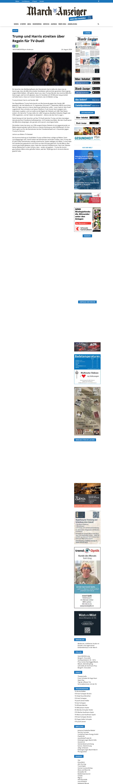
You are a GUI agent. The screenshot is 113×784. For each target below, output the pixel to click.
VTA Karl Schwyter (81, 698)
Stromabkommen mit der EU (87, 684)
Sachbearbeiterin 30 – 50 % (87, 660)
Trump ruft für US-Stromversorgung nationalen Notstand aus (20, 214)
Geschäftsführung (84, 656)
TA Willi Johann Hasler (82, 708)
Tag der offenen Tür (84, 682)
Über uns (62, 24)
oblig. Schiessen (83, 748)
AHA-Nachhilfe (82, 780)
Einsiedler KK (82, 772)
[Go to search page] (98, 24)
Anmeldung (72, 24)
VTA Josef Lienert (80, 722)
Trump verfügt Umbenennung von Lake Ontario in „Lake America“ (62, 180)
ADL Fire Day (82, 764)
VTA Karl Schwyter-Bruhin (83, 717)
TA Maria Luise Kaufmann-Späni (85, 715)
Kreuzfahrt (81, 762)
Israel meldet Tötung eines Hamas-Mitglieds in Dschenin (21, 180)
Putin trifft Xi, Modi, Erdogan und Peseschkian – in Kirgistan (87, 170)
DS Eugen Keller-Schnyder (83, 719)
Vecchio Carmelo (83, 732)
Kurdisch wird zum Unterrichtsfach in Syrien (41, 179)
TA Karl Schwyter (80, 703)
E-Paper (34, 1)
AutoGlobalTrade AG (84, 738)
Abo (28, 24)
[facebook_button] (99, 1)
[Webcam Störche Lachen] (87, 472)
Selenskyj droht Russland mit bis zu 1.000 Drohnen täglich (86, 157)
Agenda (54, 24)
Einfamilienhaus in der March (87, 647)
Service (46, 24)
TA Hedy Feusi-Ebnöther (83, 696)
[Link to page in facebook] (14, 46)
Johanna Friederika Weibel (86, 730)
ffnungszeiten (82, 752)
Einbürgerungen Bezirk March (88, 750)
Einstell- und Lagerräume (86, 645)
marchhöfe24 (82, 782)
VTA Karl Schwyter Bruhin (83, 694)
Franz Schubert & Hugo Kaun (87, 678)
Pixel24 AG (81, 736)
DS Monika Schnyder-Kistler (84, 710)
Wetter (17, 1)
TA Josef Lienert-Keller (82, 701)
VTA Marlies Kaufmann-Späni (84, 712)
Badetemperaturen (84, 774)
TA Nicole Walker (80, 691)
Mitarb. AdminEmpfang (85, 664)
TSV (79, 760)
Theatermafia (82, 676)
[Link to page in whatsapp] (16, 46)
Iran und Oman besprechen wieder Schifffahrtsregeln (62, 213)
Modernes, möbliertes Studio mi (88, 644)
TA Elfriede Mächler (81, 705)
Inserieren (37, 24)
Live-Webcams (26, 1)
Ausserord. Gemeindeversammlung (86, 743)
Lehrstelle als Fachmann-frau (87, 666)
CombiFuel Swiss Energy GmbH (88, 734)
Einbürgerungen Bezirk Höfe (87, 740)
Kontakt (42, 1)
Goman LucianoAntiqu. (85, 768)
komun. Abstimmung (85, 746)
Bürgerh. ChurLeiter (84, 658)
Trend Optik (82, 766)
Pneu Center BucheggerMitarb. (88, 662)
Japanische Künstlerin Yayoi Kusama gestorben (41, 213)
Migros (80, 778)
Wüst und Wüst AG (84, 770)
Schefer (80, 776)
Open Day (81, 680)
